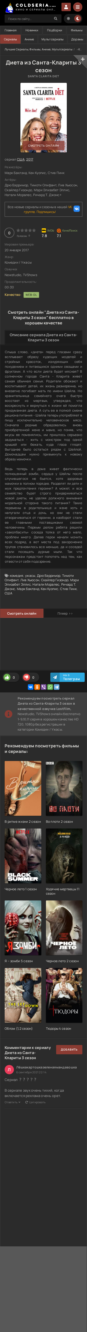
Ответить (11, 1102)
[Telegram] (56, 687)
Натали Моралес (45, 584)
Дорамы (77, 39)
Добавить (69, 1049)
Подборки (54, 30)
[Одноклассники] (37, 687)
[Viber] (43, 687)
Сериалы (10, 39)
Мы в (71, 677)
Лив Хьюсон (29, 580)
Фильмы (77, 30)
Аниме (29, 39)
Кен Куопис (49, 589)
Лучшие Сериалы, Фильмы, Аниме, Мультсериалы (38, 49)
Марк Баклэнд (28, 589)
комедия (16, 575)
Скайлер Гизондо (54, 580)
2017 (29, 159)
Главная (10, 30)
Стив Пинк (68, 589)
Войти (66, 7)
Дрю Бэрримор (48, 575)
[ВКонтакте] (30, 687)
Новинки (32, 30)
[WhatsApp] (50, 687)
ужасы (30, 575)
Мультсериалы (53, 39)
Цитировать (37, 1102)
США (21, 159)
